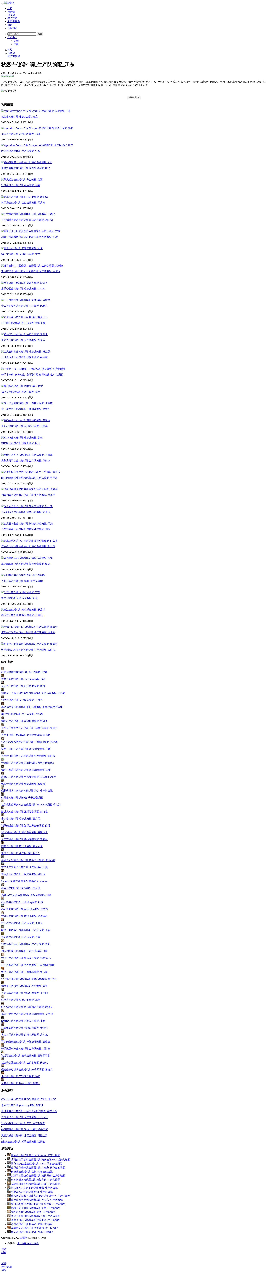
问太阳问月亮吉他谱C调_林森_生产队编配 (34, 1187)
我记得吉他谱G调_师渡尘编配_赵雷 (20, 391)
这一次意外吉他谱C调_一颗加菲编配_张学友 (25, 409)
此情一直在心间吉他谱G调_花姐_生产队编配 (35, 1208)
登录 (16, 40)
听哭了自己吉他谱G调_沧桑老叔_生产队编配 (35, 1220)
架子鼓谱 (12, 18)
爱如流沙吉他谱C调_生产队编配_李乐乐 (23, 340)
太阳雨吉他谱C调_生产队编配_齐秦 (20, 937)
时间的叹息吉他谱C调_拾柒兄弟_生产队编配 (35, 1179)
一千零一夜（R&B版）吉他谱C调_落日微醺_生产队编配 (32, 374)
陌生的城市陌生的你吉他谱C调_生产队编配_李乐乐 (29, 477)
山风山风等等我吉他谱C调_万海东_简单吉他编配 (38, 1167)
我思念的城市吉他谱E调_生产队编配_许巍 (24, 672)
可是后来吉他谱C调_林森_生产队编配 (32, 1191)
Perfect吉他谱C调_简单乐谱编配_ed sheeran (24, 881)
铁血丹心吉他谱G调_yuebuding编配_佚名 (23, 679)
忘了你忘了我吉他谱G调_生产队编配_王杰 (24, 867)
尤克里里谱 (13, 21)
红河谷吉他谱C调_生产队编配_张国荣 (22, 923)
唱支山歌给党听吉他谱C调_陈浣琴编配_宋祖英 (27, 1069)
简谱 (9, 24)
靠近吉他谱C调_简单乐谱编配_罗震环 (22, 615)
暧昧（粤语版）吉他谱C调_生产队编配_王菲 (25, 930)
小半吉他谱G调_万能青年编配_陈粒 (20, 1076)
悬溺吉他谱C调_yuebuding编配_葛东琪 (22, 1105)
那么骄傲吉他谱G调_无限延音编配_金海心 (24, 1027)
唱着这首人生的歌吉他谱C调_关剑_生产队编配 (27, 790)
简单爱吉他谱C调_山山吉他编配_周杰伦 (23, 202)
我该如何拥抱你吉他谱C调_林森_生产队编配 (35, 1183)
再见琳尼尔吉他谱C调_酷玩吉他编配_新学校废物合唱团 (32, 707)
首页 (9, 8)
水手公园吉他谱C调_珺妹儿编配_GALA (23, 288)
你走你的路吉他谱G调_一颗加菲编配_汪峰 (24, 951)
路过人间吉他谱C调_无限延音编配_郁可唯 (24, 811)
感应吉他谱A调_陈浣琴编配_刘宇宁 (20, 1083)
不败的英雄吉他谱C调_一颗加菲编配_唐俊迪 (25, 1041)
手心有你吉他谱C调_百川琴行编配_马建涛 (24, 426)
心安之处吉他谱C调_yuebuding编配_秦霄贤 (24, 909)
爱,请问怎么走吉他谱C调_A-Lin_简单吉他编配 (36, 1163)
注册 (16, 44)
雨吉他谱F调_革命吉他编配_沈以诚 (20, 888)
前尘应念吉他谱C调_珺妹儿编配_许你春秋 (24, 916)
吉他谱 (11, 11)
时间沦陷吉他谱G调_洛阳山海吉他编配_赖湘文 (27, 1006)
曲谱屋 (24, 1237)
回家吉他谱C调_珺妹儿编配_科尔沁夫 (22, 846)
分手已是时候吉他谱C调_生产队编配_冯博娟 (25, 1048)
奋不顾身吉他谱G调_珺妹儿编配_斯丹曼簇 (24, 1129)
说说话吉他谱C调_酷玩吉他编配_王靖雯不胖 (25, 1055)
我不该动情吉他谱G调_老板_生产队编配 (33, 1212)
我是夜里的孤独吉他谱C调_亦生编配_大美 (24, 986)
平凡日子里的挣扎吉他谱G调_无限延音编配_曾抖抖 (29, 728)
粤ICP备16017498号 (28, 1243)
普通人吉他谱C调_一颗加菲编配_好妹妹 (23, 874)
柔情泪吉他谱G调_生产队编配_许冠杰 (22, 714)
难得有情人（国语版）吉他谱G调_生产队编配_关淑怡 (30, 271)
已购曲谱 (12, 28)
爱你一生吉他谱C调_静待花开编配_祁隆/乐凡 (26, 958)
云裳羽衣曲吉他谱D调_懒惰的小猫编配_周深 (25, 529)
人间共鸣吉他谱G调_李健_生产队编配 (22, 581)
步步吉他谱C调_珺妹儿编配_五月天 (20, 818)
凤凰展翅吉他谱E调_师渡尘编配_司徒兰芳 (24, 1135)
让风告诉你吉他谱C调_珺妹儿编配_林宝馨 (24, 357)
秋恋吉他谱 (13, 56)
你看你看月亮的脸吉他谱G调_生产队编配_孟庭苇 (28, 495)
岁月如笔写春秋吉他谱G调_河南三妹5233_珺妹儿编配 (40, 1159)
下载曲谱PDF (134, 97)
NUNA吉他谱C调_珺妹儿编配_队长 (20, 443)
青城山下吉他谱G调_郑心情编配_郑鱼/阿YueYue (27, 762)
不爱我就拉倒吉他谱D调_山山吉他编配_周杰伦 (27, 219)
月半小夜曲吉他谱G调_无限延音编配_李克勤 (25, 735)
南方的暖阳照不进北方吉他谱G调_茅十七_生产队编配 (40, 1195)
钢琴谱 (11, 15)
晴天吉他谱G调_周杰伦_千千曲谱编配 (22, 797)
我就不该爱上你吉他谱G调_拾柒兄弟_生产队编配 (38, 1175)
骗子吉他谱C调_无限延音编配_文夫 (20, 254)
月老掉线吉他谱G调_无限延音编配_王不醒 (24, 993)
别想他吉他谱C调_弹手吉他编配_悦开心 (23, 1141)
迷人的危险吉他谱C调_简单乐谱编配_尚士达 (25, 512)
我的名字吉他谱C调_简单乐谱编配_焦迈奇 (24, 721)
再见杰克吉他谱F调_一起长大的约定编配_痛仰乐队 (29, 1111)
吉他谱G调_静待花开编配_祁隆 (20, 133)
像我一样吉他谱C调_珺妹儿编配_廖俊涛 (23, 783)
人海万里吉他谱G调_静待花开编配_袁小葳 (24, 1034)
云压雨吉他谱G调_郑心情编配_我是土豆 (23, 323)
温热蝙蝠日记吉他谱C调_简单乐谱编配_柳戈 (25, 563)
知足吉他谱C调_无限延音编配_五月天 (22, 700)
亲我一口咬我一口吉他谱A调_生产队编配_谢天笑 (28, 632)
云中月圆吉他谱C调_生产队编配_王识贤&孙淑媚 (27, 965)
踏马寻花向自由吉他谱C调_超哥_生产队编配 (35, 1216)
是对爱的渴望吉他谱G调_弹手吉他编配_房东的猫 (28, 860)
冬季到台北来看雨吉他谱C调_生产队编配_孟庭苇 (28, 649)
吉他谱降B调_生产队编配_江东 (20, 151)
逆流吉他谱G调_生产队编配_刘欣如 (20, 853)
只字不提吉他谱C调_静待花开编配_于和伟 (24, 839)
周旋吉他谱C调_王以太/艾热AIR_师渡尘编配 (35, 1155)
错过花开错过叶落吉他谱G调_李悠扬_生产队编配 (38, 1204)
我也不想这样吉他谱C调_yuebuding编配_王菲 (26, 769)
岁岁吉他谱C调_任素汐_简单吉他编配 (32, 1224)
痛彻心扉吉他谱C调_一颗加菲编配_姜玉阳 (24, 972)
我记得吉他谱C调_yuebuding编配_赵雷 (22, 902)
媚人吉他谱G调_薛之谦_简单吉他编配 (32, 1232)
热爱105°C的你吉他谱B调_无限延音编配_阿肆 (26, 895)
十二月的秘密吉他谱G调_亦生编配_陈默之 (24, 305)
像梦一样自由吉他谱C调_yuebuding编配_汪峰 (26, 749)
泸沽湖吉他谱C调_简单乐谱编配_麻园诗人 (24, 832)
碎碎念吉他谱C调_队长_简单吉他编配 (32, 1171)
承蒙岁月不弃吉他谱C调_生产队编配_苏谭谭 (25, 460)
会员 (12, 37)
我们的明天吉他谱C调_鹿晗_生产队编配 (23, 1123)
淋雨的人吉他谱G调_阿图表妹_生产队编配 (34, 1228)
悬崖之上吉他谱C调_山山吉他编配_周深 (23, 686)
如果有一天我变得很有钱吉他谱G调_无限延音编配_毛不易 (33, 693)
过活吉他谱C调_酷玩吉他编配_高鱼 (20, 999)
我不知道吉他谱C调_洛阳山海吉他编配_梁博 (25, 825)
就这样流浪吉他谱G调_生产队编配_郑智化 (24, 1062)
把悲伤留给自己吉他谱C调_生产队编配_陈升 (25, 944)
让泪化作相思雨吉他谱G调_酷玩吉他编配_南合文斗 (29, 979)
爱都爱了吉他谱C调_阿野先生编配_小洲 (23, 1020)
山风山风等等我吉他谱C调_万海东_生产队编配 (37, 1199)
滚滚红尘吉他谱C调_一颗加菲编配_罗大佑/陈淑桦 (28, 776)
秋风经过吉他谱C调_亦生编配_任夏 (20, 185)
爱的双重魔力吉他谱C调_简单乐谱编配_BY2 (25, 168)
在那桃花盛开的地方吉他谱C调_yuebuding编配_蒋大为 (30, 804)
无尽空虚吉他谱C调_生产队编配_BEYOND (24, 1117)
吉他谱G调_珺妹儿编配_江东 (19, 116)
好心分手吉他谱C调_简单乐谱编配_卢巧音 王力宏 (28, 1099)
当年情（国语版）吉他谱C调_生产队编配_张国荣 (28, 755)
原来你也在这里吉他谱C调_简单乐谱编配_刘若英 (28, 546)
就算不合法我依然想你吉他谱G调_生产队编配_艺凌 (29, 237)
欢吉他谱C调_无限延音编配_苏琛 (19, 598)
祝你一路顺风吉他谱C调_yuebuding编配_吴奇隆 (27, 1013)
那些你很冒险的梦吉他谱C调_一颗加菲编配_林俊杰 (29, 742)
